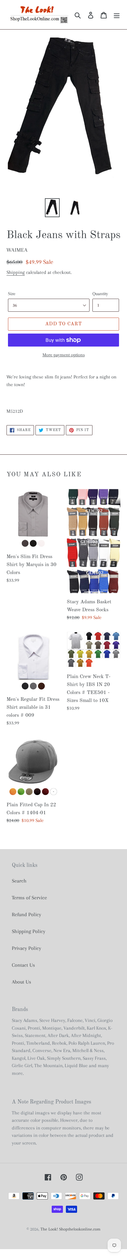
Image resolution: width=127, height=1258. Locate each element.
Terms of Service (29, 898)
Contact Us (23, 965)
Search (19, 881)
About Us (21, 982)
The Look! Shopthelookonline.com (70, 1229)
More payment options (64, 354)
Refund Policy (26, 914)
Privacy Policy (26, 948)
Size (11, 293)
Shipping (15, 272)
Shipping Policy (28, 931)
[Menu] (116, 15)
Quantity (100, 293)
